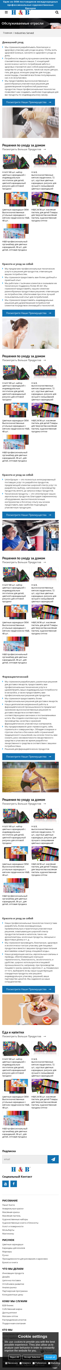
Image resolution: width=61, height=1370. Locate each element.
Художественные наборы (15, 1219)
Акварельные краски (12, 1208)
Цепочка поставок (11, 1280)
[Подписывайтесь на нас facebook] (13, 1184)
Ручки (5, 1255)
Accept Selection (32, 1357)
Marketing (55, 1363)
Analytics (26, 1363)
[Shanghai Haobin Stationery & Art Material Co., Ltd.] (31, 12)
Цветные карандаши (12, 1244)
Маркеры (7, 1251)
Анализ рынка (9, 1287)
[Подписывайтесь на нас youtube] (5, 1184)
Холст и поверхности (12, 1226)
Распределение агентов (14, 1319)
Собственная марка (12, 1309)
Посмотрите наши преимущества (26, 102)
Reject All (14, 1357)
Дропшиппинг (9, 1312)
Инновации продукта (13, 1273)
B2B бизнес (8, 1305)
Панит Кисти (8, 1204)
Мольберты (8, 1229)
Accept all (50, 1357)
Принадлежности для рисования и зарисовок (25, 1258)
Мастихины (8, 1233)
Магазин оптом (10, 1316)
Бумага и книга (10, 1262)
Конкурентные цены (12, 1294)
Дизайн (6, 1276)
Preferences (41, 1363)
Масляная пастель (11, 1215)
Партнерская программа (14, 1291)
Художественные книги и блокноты (20, 1222)
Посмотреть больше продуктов (21, 149)
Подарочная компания (14, 1323)
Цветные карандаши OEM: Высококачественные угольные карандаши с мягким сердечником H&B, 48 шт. (16, 215)
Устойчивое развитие (13, 1283)
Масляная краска (11, 1212)
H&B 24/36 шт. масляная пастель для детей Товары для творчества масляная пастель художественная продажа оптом (44, 215)
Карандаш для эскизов (13, 1247)
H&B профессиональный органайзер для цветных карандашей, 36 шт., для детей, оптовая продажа (14, 245)
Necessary (13, 1363)
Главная (7, 32)
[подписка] (53, 1159)
